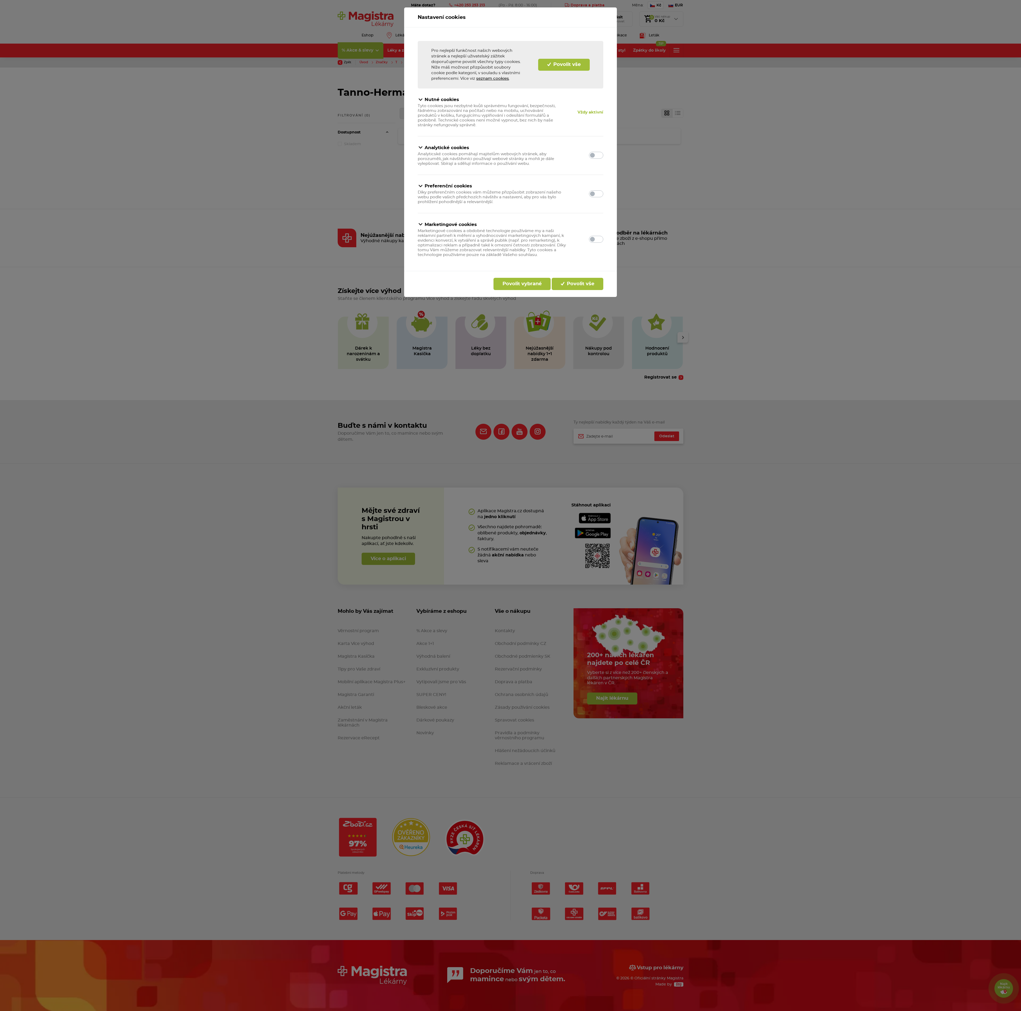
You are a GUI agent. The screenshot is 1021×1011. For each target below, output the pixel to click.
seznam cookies (492, 79)
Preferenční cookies (448, 186)
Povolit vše (566, 64)
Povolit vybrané (522, 284)
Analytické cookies (447, 147)
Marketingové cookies (451, 224)
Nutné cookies (442, 99)
